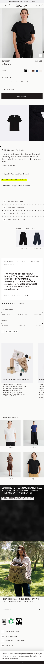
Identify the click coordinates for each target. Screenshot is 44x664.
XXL (39, 82)
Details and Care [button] (15, 201)
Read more (14, 658)
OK (22, 662)
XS (11, 82)
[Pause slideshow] (41, 545)
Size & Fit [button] (16, 207)
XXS (5, 82)
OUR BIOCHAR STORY (12, 549)
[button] (39, 5)
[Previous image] (3, 33)
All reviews (11, 331)
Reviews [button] (17, 213)
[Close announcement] (41, 1)
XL (33, 82)
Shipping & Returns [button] (16, 219)
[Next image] (40, 33)
